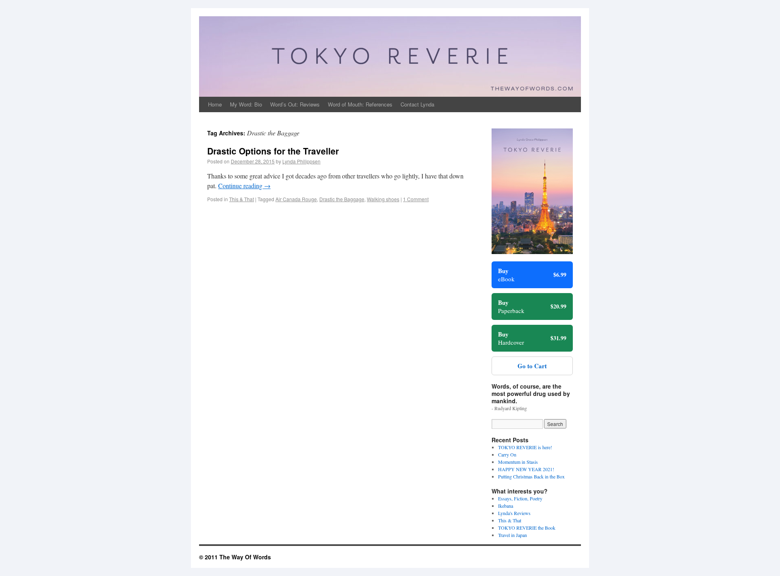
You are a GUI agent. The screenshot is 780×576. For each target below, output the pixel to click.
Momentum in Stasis (518, 462)
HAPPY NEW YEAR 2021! (526, 469)
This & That (241, 199)
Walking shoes (383, 199)
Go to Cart (532, 365)
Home (215, 104)
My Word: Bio (246, 104)
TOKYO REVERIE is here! (525, 447)
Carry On (507, 454)
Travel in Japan (512, 535)
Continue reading (244, 185)
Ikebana (505, 505)
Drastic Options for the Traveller (273, 151)
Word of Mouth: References (360, 104)
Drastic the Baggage (341, 199)
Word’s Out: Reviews (295, 104)
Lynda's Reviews (514, 513)
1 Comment (416, 199)
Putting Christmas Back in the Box (531, 476)
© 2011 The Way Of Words (235, 557)
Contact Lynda (417, 104)
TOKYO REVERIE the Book (526, 527)
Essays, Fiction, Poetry (520, 498)
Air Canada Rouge (296, 199)
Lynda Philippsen (301, 161)
